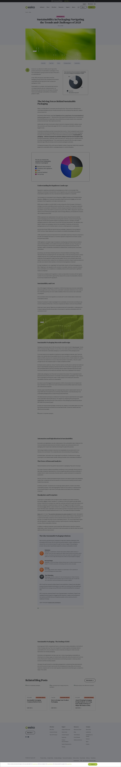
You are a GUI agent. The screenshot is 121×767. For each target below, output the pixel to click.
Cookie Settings (50, 764)
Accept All (93, 764)
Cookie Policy (35, 764)
